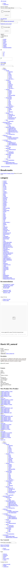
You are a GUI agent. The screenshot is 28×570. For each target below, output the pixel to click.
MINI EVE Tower (12, 129)
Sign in (2, 18)
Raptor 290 (10, 114)
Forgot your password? (9, 21)
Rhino (9, 82)
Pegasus (4, 201)
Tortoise (4, 191)
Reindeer (10, 85)
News (4, 557)
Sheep (9, 101)
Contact (4, 559)
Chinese (4, 46)
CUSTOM (5, 140)
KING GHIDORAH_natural (7, 420)
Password (2, 21)
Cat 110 (10, 76)
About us (5, 553)
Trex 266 (10, 116)
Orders (4, 3)
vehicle (7, 150)
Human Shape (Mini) (10, 127)
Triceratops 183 (11, 115)
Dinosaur (8, 113)
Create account (6, 549)
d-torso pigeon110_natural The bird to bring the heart (12, 332)
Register (5, 18)
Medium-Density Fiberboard (11, 163)
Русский (5, 44)
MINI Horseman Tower (13, 131)
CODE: (2, 349)
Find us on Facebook (5, 544)
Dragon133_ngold (7, 290)
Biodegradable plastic (10, 162)
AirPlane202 (11, 151)
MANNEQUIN (6, 122)
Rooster (10, 98)
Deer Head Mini (11, 95)
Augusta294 (10, 121)
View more (11, 78)
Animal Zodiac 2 (9, 107)
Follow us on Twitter (5, 546)
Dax (9, 110)
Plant (7, 120)
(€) (3, 54)
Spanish (4, 45)
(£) (3, 55)
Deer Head (10, 84)
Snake (9, 103)
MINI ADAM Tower (12, 130)
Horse (9, 102)
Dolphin (10, 91)
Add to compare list (10, 353)
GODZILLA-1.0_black (5, 429)
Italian (4, 42)
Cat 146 (10, 77)
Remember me (5, 35)
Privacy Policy (6, 558)
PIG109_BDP (6, 287)
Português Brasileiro (7, 47)
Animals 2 (8, 80)
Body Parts (8, 133)
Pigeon (9, 74)
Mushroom (8, 148)
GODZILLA (8, 141)
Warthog (10, 109)
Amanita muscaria (12, 149)
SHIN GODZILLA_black (6, 396)
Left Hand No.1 (11, 134)
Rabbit (4, 218)
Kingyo (9, 96)
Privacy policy (6, 300)
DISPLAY (5, 135)
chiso (9, 157)
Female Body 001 (12, 128)
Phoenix (10, 90)
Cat (4, 190)
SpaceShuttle (11, 153)
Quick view (3, 398)
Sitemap (4, 556)
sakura (9, 155)
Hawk (9, 81)
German (4, 41)
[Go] (20, 8)
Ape (9, 100)
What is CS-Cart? (6, 299)
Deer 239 (10, 87)
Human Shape (9, 123)
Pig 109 (10, 75)
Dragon (9, 104)
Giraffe (9, 83)
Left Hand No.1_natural (8, 285)
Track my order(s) (4, 8)
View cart (2, 64)
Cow (4, 221)
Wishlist (4, 565)
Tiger (4, 219)
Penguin (10, 93)
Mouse (9, 108)
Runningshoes (11, 160)
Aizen (9, 147)
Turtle (9, 94)
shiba (9, 72)
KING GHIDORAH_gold (6, 412)
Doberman (10, 71)
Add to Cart (3, 353)
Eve (9, 124)
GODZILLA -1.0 (12, 142)
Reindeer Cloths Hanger (13, 137)
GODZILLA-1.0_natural (6, 437)
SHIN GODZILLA (12, 143)
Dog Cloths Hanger (12, 138)
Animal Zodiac (9, 97)
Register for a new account (6, 23)
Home (2, 173)
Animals (7, 70)
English (4, 39)
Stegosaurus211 (11, 118)
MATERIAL (5, 161)
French (4, 40)
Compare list (5, 4)
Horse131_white (6, 292)
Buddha (7, 146)
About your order (6, 564)
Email (2, 19)
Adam (9, 125)
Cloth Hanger (8, 136)
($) (3, 53)
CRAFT (5, 69)
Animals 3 (8, 89)
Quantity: (2, 350)
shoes (7, 158)
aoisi (9, 156)
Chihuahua (10, 111)
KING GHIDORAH (12, 144)
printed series (8, 154)
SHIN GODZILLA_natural (6, 404)
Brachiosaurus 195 (12, 117)
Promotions (5, 555)
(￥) (4, 52)
